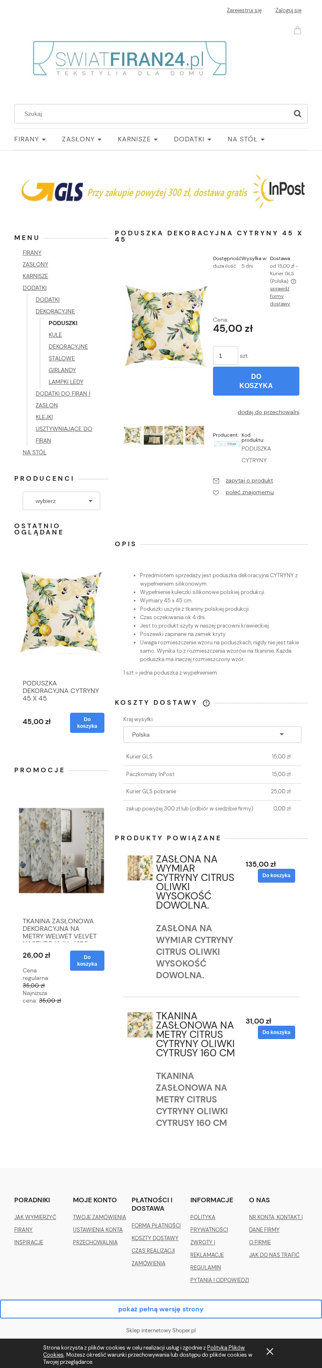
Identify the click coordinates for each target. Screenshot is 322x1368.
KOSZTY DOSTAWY (155, 1238)
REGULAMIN (205, 1267)
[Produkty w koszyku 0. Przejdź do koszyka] (299, 29)
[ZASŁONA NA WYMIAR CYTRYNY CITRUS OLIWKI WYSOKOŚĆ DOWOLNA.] (140, 868)
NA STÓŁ (35, 452)
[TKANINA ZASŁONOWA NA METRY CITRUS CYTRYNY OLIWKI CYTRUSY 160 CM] (140, 1024)
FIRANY (32, 252)
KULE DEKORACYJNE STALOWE (68, 346)
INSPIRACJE (28, 1242)
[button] (243, 480)
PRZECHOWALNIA (95, 1242)
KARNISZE (35, 276)
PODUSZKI (63, 323)
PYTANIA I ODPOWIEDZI (219, 1280)
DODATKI (35, 288)
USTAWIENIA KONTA (98, 1229)
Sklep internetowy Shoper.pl (161, 1330)
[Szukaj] (297, 113)
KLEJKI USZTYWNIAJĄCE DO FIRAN (64, 428)
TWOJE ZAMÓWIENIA (99, 1217)
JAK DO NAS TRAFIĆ (274, 1255)
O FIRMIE (260, 1242)
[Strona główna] (130, 57)
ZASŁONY (35, 264)
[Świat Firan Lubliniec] (227, 443)
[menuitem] (38, 139)
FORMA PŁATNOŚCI (156, 1225)
